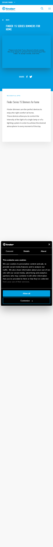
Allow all (26, 293)
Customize (25, 301)
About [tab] (43, 251)
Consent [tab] (9, 251)
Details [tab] (27, 251)
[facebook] (27, 76)
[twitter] (31, 76)
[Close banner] (49, 244)
